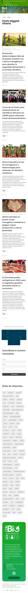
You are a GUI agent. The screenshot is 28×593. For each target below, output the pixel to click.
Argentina (19, 399)
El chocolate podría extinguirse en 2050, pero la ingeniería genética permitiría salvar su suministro (14, 283)
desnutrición (18, 437)
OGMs (22, 478)
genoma (15, 454)
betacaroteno (20, 406)
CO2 (16, 427)
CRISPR (19, 430)
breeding (5, 416)
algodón (5, 399)
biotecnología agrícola (17, 409)
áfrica (4, 516)
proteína (5, 492)
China (4, 427)
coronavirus (6, 430)
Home (4, 17)
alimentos (12, 399)
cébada (11, 437)
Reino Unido (12, 492)
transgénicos (6, 509)
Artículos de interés (6, 49)
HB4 (16, 461)
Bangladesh (6, 406)
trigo (13, 509)
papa (11, 481)
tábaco (18, 509)
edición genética (19, 444)
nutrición (11, 478)
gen (4, 454)
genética (22, 454)
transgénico (20, 505)
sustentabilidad (19, 502)
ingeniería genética (7, 464)
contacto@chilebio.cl (11, 569)
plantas (10, 488)
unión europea (6, 512)
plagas (17, 485)
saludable (16, 495)
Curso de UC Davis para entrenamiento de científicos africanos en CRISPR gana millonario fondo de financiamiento (13, 113)
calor (4, 420)
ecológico (15, 440)
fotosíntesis (21, 451)
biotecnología (6, 409)
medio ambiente (7, 471)
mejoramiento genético (19, 471)
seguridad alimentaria (8, 498)
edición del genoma (7, 444)
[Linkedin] (20, 337)
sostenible (5, 502)
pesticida (17, 481)
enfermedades (6, 447)
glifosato (20, 457)
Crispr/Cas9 (6, 433)
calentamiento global (15, 416)
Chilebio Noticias (16, 49)
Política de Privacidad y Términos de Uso (11, 587)
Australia (19, 403)
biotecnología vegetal (8, 413)
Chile (18, 423)
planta (4, 488)
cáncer (5, 437)
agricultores (10, 392)
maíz (16, 468)
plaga (12, 485)
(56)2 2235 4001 (7, 3)
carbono (5, 423)
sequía (17, 498)
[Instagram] (20, 332)
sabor (4, 495)
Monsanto (18, 475)
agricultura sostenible (8, 396)
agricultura (18, 392)
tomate (5, 505)
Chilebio (13, 104)
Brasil (17, 413)
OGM (17, 478)
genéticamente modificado (9, 457)
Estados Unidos (6, 451)
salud (10, 495)
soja (23, 498)
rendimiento (21, 492)
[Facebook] (8, 332)
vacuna (19, 512)
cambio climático (12, 420)
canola (20, 420)
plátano (17, 488)
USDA (14, 512)
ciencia (10, 427)
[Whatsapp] (14, 342)
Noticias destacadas (7, 51)
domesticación (6, 440)
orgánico (5, 481)
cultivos (19, 433)
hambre (10, 461)
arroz (4, 403)
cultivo (13, 433)
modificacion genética (8, 475)
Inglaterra (17, 464)
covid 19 (13, 430)
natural (4, 478)
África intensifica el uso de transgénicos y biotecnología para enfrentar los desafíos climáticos (13, 167)
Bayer (12, 406)
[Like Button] (4, 136)
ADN (4, 392)
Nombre (4, 359)
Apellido (4, 364)
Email (3, 369)
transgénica (12, 505)
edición (22, 440)
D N (14, 48)
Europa (14, 451)
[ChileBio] (5, 9)
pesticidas (5, 485)
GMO (4, 461)
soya (12, 502)
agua (17, 396)
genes (9, 454)
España (14, 447)
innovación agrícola (7, 468)
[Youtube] (8, 337)
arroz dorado (11, 403)
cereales (12, 423)
